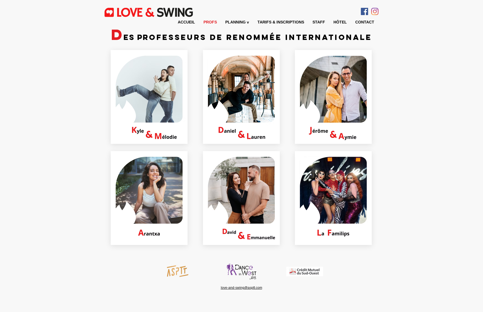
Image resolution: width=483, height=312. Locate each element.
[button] (237, 22)
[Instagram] (374, 11)
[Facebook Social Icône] (364, 11)
